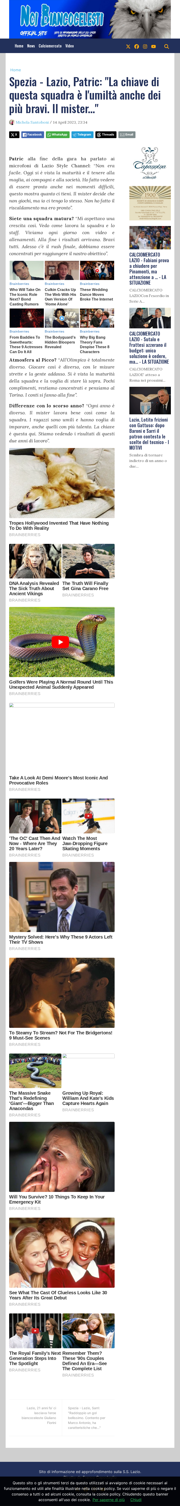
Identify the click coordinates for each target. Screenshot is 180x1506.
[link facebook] (136, 45)
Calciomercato (50, 46)
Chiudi (136, 1499)
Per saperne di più (109, 1499)
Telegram (84, 134)
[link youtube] (153, 45)
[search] (166, 45)
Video (69, 46)
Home (19, 46)
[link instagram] (145, 45)
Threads (108, 134)
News (31, 46)
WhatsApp (59, 134)
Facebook (34, 134)
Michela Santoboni (32, 122)
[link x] (128, 45)
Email (129, 134)
